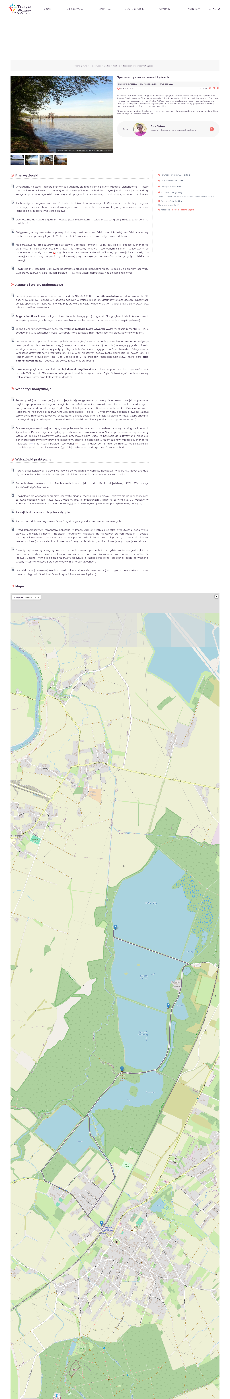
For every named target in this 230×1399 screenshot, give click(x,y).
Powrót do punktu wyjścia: (173, 175)
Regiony (46, 9)
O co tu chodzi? (134, 9)
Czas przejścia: (167, 201)
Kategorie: (165, 210)
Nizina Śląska (187, 210)
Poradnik (164, 9)
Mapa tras (105, 9)
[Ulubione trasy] (214, 10)
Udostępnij (210, 88)
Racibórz (175, 210)
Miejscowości (75, 9)
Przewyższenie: (168, 186)
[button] (216, 596)
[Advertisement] (115, 38)
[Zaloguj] (219, 10)
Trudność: (165, 192)
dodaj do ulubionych (125, 88)
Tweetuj (214, 88)
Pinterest (218, 88)
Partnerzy (193, 9)
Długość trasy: (167, 181)
